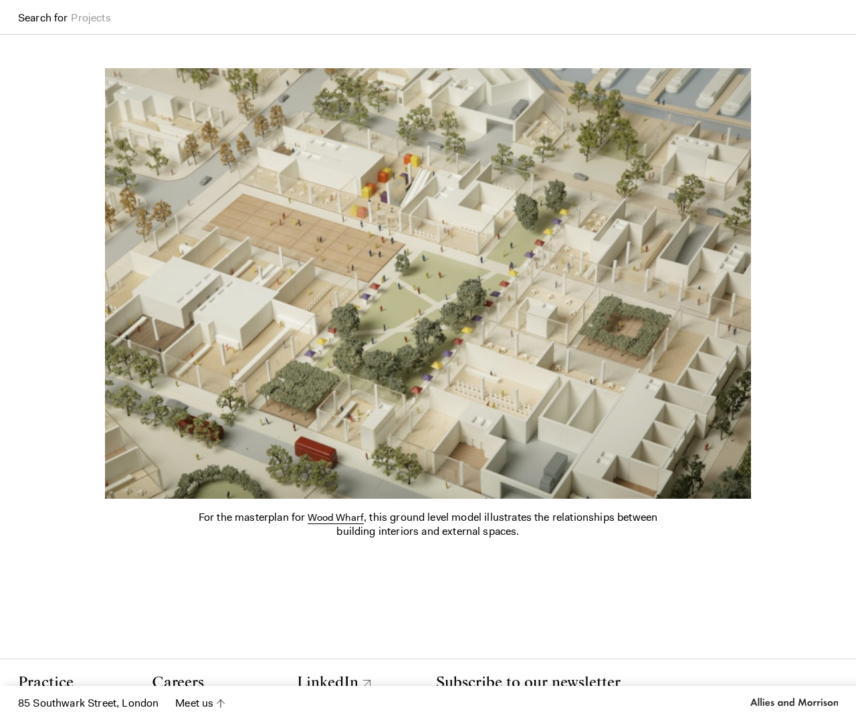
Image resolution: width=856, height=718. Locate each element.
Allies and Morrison (793, 702)
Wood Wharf (336, 517)
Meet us (194, 703)
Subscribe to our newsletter (528, 683)
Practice (46, 683)
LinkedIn (327, 683)
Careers (178, 683)
